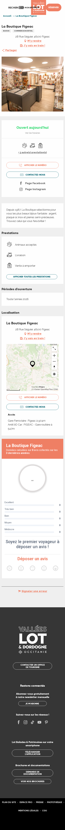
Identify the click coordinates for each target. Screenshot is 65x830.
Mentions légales (28, 810)
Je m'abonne (32, 703)
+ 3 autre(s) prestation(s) (32, 152)
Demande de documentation (33, 772)
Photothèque (54, 802)
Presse (39, 802)
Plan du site (9, 802)
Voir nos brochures (32, 781)
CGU (44, 810)
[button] (16, 7)
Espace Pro (26, 802)
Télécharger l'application (32, 753)
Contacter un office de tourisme (33, 665)
